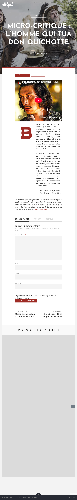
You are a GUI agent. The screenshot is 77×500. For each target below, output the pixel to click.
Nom (17, 263)
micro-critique (38, 75)
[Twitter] (69, 497)
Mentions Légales (30, 497)
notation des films (41, 209)
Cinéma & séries (56, 3)
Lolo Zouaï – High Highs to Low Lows (52, 315)
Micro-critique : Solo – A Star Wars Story (25, 315)
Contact (18, 497)
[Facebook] (72, 497)
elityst (7, 4)
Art (35, 3)
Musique (43, 3)
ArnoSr (44, 53)
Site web (18, 283)
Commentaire (20, 235)
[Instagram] (74, 497)
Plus (68, 3)
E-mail (18, 273)
